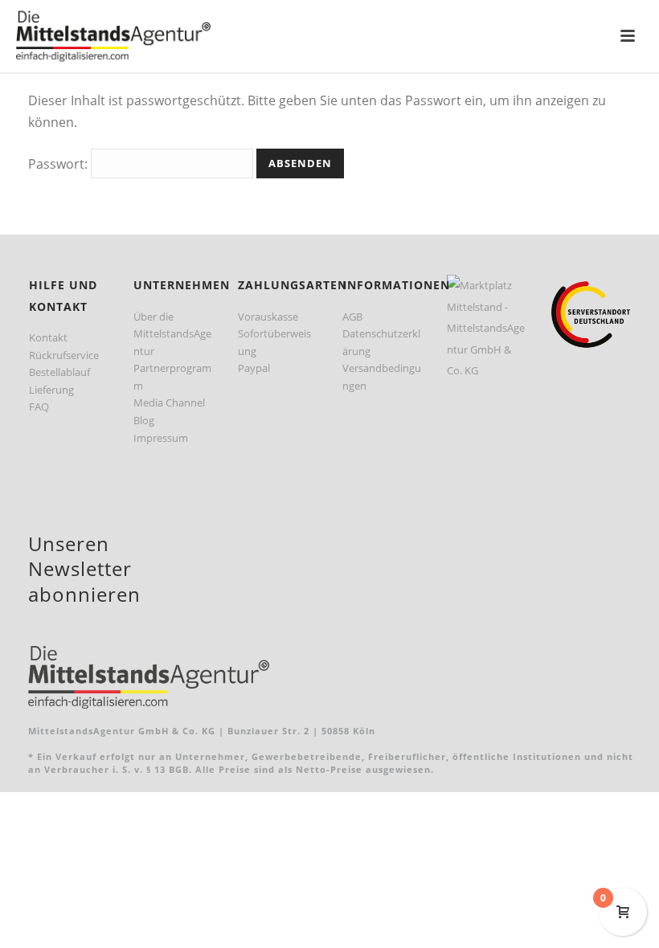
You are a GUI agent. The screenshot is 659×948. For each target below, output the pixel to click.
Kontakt (48, 337)
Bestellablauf (59, 372)
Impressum (160, 438)
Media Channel (169, 402)
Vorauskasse (268, 316)
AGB (352, 316)
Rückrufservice (64, 355)
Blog (143, 420)
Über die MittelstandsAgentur (172, 333)
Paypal (254, 368)
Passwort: (59, 164)
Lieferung (51, 389)
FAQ (39, 406)
